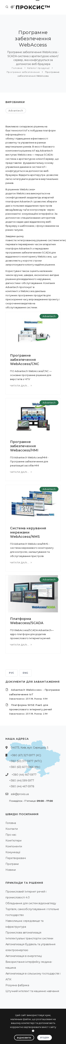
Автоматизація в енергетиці (24, 956)
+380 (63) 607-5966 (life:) (24, 767)
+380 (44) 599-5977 (21, 780)
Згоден (44, 1037)
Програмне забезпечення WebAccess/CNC (24, 359)
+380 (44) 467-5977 (24, 774)
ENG (25, 672)
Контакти (12, 828)
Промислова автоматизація (23, 932)
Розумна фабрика (17, 985)
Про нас (11, 834)
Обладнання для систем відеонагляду (31, 903)
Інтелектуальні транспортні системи (29, 938)
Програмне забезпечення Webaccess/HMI (24, 446)
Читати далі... (20, 385)
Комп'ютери (13, 840)
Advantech (15, 110)
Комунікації (13, 852)
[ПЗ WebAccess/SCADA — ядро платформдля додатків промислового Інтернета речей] (33, 593)
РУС (11, 672)
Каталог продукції (38, 68)
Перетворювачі (16, 858)
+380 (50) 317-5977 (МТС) (25, 761)
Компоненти (14, 846)
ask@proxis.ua (20, 794)
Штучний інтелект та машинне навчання (32, 991)
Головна (17, 68)
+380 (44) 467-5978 (21, 786)
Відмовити (24, 1037)
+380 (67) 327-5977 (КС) (25, 755)
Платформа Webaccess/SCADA (26, 621)
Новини (11, 869)
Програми (12, 864)
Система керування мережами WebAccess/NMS (28, 532)
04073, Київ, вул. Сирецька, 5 (29, 747)
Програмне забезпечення (23, 72)
